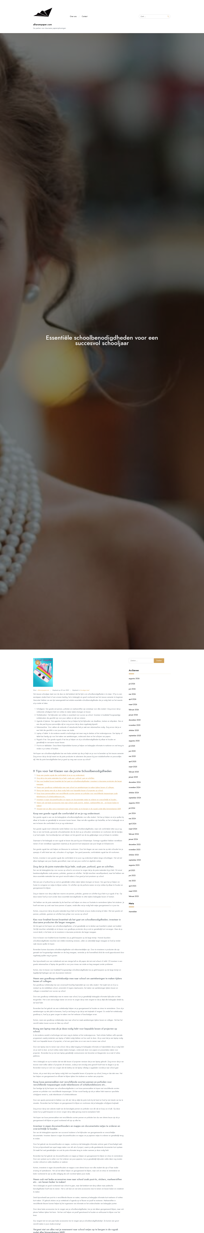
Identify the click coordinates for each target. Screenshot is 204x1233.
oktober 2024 (134, 792)
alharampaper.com (42, 24)
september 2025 (135, 735)
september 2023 (135, 860)
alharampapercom (43, 690)
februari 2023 (134, 896)
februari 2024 (134, 834)
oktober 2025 (134, 730)
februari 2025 (134, 772)
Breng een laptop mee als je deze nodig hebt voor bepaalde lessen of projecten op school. (70, 790)
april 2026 (132, 699)
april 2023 (132, 886)
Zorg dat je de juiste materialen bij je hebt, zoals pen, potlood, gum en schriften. (66, 778)
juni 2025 (132, 751)
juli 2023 (132, 870)
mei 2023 (132, 880)
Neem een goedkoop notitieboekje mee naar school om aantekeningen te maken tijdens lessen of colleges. (75, 787)
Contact (84, 16)
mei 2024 (132, 818)
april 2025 (132, 761)
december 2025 (135, 720)
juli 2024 (132, 808)
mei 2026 (132, 694)
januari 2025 (133, 777)
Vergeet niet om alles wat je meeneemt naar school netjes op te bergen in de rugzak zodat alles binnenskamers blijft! (79, 809)
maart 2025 (133, 766)
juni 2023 (132, 875)
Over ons (73, 16)
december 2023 (135, 844)
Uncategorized (84, 690)
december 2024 (135, 782)
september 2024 (135, 798)
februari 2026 (134, 709)
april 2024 (132, 823)
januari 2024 (133, 839)
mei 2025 (132, 756)
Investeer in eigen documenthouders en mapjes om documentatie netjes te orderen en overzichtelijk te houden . (77, 799)
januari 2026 (133, 715)
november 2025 (134, 725)
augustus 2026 (134, 678)
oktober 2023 (134, 855)
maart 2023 (133, 891)
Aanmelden (133, 911)
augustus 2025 (134, 741)
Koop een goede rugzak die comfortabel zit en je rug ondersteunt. (61, 775)
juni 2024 (132, 813)
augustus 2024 (134, 803)
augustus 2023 (134, 865)
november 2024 (134, 787)
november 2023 (134, 849)
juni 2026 (132, 689)
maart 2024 (133, 829)
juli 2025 (132, 746)
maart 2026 (133, 704)
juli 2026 (132, 684)
